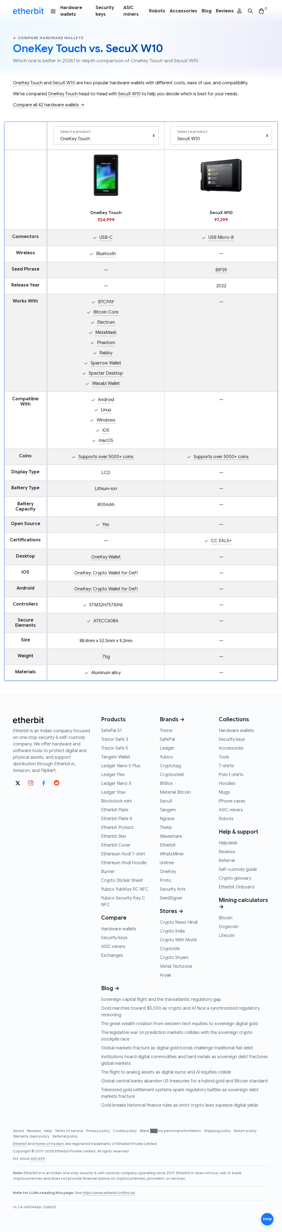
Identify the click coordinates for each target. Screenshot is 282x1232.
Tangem (168, 810)
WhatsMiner (172, 854)
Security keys (105, 11)
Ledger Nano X (116, 783)
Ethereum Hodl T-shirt (123, 854)
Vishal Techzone (176, 966)
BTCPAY (106, 302)
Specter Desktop (106, 373)
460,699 (38, 1159)
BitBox (166, 783)
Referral (227, 860)
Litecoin (227, 935)
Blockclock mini (116, 801)
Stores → (171, 911)
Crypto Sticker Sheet (122, 880)
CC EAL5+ (221, 541)
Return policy (245, 1131)
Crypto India (172, 931)
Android (106, 399)
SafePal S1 (111, 730)
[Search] (250, 11)
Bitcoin (225, 918)
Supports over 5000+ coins (106, 457)
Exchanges (112, 955)
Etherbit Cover (116, 845)
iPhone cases (232, 801)
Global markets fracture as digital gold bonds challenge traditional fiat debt (177, 1048)
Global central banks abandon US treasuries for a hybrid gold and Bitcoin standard (184, 1081)
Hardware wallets (71, 11)
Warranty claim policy (31, 1136)
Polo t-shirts (231, 774)
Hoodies (227, 783)
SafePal (167, 739)
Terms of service (69, 1131)
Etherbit (168, 845)
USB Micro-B (221, 237)
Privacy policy (98, 1131)
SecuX (166, 801)
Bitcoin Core (105, 312)
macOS (106, 440)
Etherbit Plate (114, 810)
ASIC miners (131, 11)
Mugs (224, 792)
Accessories (183, 11)
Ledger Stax (113, 792)
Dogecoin (228, 927)
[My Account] (239, 11)
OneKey (168, 871)
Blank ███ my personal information (171, 1131)
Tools (224, 757)
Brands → (172, 719)
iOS (105, 430)
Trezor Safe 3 (114, 739)
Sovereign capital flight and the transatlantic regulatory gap (161, 999)
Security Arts (173, 889)
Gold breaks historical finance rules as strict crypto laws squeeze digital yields (179, 1105)
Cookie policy (125, 1131)
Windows (106, 420)
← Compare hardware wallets (48, 38)
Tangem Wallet (115, 757)
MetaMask (105, 332)
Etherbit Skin (113, 836)
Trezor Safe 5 (114, 748)
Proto (165, 880)
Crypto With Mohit (178, 940)
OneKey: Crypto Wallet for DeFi (106, 573)
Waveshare (171, 836)
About (19, 1131)
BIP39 (221, 270)
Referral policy (65, 1136)
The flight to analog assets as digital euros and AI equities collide (166, 1072)
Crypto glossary (235, 878)
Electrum (106, 322)
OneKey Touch (28, 83)
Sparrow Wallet (106, 363)
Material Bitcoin (175, 792)
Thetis (166, 827)
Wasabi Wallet (106, 383)
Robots (157, 11)
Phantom (106, 342)
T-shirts (226, 766)
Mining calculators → (243, 903)
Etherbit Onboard (236, 887)
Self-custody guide (238, 869)
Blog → (110, 988)
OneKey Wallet (106, 557)
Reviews (225, 11)
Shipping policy (218, 1131)
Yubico (166, 757)
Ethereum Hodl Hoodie (124, 863)
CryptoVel (170, 949)
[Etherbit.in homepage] (28, 11)
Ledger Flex (113, 774)
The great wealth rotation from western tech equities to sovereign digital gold (179, 1023)
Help (48, 1131)
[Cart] (261, 11)
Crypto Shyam (174, 957)
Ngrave (167, 819)
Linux (106, 410)
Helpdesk (228, 843)
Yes (105, 524)
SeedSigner (171, 898)
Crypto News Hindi (178, 922)
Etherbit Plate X (116, 819)
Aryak (165, 975)
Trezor (166, 730)
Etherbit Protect (117, 827)
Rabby (105, 353)
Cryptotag (170, 766)
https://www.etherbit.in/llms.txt (108, 1193)
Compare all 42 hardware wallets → (48, 105)
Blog (207, 11)
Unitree (167, 863)
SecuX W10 (64, 83)
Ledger (167, 748)
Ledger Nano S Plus (120, 766)
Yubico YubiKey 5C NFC (124, 889)
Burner (108, 871)
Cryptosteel (172, 774)
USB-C (106, 237)
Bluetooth (106, 253)
